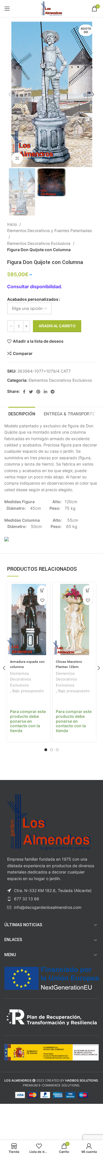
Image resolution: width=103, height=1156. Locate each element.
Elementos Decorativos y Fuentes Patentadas (49, 230)
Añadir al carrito (57, 326)
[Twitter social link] (31, 391)
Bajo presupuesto (28, 691)
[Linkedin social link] (45, 391)
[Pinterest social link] (38, 391)
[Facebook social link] (24, 391)
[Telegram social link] (52, 391)
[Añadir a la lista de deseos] (42, 600)
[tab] (21, 413)
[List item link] (51, 899)
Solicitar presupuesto (42, 590)
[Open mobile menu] (7, 8)
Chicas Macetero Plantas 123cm (69, 664)
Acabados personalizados (32, 299)
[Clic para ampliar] (17, 158)
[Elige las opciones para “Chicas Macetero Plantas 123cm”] (88, 590)
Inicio (12, 224)
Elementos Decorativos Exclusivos (39, 243)
